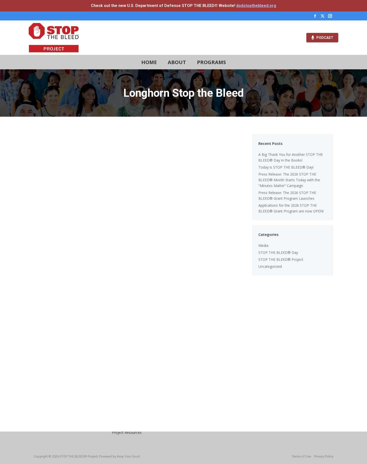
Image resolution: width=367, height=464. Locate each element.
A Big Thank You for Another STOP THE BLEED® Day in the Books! (290, 157)
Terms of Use (301, 456)
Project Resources (127, 432)
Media (263, 245)
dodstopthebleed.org (256, 5)
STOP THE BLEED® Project (280, 259)
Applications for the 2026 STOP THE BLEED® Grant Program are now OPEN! (291, 208)
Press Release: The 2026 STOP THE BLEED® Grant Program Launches (287, 195)
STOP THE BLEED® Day (278, 252)
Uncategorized (270, 266)
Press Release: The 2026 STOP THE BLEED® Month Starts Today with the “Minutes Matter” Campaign (289, 180)
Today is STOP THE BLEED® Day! (286, 167)
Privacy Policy (323, 456)
